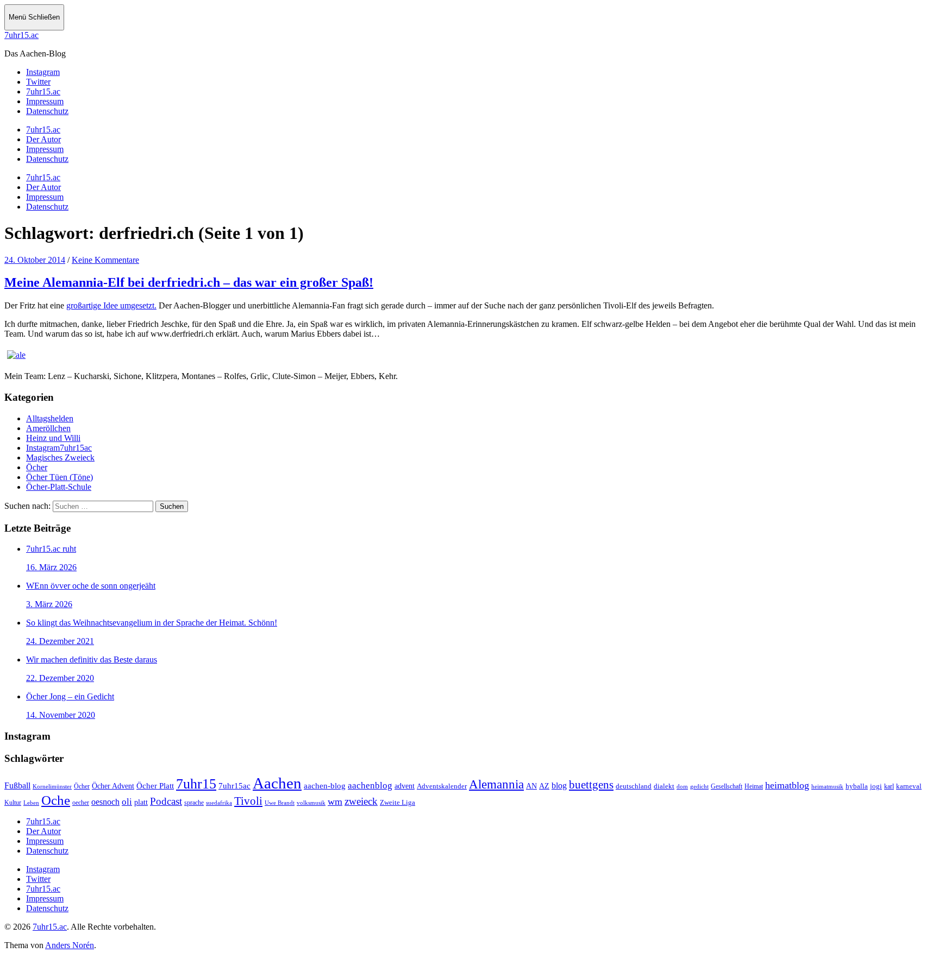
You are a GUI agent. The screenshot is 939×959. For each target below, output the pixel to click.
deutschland (634, 786)
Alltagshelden (49, 418)
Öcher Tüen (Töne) (59, 477)
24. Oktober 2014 (34, 259)
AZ (544, 785)
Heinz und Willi (53, 438)
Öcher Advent (113, 786)
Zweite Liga (397, 802)
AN (531, 786)
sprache (194, 802)
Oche (55, 799)
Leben (31, 802)
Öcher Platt (155, 785)
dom (682, 786)
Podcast (166, 801)
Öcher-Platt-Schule (58, 486)
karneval (909, 786)
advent (405, 786)
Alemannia (496, 784)
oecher (80, 802)
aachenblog (370, 785)
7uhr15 (196, 784)
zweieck (361, 801)
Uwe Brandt (280, 803)
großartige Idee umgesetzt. (111, 305)
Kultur (12, 802)
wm (335, 801)
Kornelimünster (52, 786)
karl (889, 786)
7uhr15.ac (21, 35)
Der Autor (43, 139)
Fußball (17, 785)
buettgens (591, 784)
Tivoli (248, 800)
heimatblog (787, 785)
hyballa (857, 786)
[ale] (16, 354)
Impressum (45, 149)
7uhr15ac (234, 785)
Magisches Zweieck (60, 457)
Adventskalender (442, 786)
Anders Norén (69, 945)
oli (127, 802)
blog (559, 785)
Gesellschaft (726, 786)
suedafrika (219, 802)
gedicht (699, 786)
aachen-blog (325, 785)
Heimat (753, 786)
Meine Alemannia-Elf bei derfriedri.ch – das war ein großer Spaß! (188, 282)
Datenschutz (47, 158)
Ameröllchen (48, 428)
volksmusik (311, 803)
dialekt (664, 786)
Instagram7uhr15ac (59, 447)
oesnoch (105, 801)
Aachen (277, 783)
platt (141, 802)
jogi (876, 786)
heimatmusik (827, 786)
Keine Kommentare (105, 259)
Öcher (36, 467)
